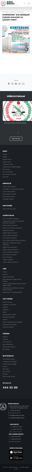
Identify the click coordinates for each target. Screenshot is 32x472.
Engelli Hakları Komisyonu (10, 233)
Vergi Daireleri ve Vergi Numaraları (12, 292)
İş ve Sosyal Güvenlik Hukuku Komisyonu (14, 240)
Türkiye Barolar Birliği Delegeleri (12, 166)
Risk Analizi (6, 369)
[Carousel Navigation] (16, 133)
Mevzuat (5, 274)
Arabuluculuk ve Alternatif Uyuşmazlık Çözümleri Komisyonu (13, 222)
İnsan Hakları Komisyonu (10, 238)
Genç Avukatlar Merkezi (9, 194)
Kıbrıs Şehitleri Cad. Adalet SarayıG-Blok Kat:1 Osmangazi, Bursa (19, 407)
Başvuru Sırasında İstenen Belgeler (13, 322)
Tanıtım (5, 272)
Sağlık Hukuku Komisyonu (10, 247)
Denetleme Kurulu (8, 164)
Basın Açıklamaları (8, 344)
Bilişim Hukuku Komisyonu (10, 225)
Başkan (5, 157)
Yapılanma (6, 309)
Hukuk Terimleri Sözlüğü (9, 364)
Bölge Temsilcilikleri (8, 277)
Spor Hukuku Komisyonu (10, 254)
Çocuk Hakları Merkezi (9, 191)
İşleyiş (4, 312)
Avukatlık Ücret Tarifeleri (10, 324)
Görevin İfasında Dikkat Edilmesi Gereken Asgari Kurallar (14, 284)
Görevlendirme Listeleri (9, 314)
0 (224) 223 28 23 (16, 436)
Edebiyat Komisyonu (8, 230)
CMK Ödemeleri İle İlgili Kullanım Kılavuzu (12, 280)
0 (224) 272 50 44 (17, 426)
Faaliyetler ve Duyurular (9, 304)
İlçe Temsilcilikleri (8, 171)
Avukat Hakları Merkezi (9, 186)
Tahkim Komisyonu (8, 259)
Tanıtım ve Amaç (7, 302)
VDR (17, 469)
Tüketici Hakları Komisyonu (10, 262)
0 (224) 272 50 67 (17, 429)
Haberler (5, 336)
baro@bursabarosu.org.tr (17, 415)
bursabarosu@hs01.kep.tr (17, 417)
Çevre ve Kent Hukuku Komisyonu (12, 228)
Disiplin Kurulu (7, 162)
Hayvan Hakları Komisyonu (10, 235)
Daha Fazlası (16, 139)
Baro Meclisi (6, 169)
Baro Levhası (6, 371)
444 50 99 (10, 387)
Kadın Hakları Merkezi (9, 196)
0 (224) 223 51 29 (16, 439)
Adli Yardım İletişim (8, 327)
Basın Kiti (5, 176)
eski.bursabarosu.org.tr (9, 209)
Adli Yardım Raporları (9, 317)
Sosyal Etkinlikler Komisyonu (11, 252)
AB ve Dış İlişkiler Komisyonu (11, 218)
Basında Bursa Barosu (9, 346)
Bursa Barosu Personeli (9, 174)
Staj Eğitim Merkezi (8, 199)
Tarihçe (5, 154)
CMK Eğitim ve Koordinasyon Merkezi (13, 189)
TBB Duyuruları (7, 341)
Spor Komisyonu (7, 257)
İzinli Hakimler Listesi (9, 359)
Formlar (5, 319)
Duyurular (5, 339)
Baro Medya (6, 349)
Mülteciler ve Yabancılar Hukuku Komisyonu (12, 243)
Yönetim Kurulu (7, 159)
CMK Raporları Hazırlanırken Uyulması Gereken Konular (13, 288)
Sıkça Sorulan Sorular (9, 376)
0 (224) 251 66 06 (15, 410)
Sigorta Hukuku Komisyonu (10, 249)
